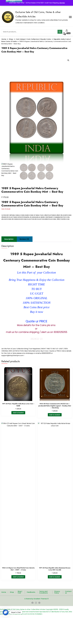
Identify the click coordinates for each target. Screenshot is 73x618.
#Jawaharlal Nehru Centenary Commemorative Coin (49, 217)
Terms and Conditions (43, 592)
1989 (58, 219)
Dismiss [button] (62, 3)
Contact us (68, 592)
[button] (68, 60)
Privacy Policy (57, 592)
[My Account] (67, 30)
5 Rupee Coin (64, 219)
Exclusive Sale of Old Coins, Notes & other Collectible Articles (23, 609)
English (12, 1)
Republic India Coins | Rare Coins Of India (25, 215)
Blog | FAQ (20, 592)
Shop (12, 592)
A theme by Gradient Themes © (36, 599)
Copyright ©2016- (52, 609)
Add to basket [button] (18, 413)
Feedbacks (31, 592)
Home (3, 592)
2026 (61, 609)
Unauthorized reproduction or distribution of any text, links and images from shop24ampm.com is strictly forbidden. (36, 613)
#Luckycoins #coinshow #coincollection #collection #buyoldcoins (28, 219)
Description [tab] (8, 239)
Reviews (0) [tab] (24, 239)
